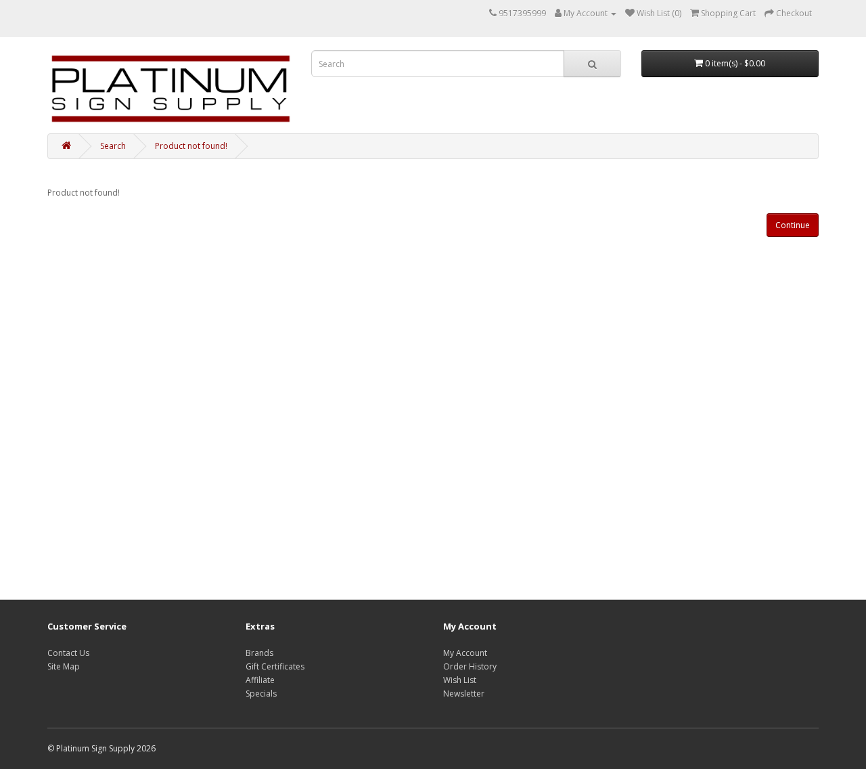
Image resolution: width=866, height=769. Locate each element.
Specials (261, 693)
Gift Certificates (275, 666)
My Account (465, 653)
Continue (792, 225)
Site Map (63, 666)
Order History (470, 666)
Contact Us (68, 653)
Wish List (459, 680)
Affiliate (260, 680)
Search (113, 146)
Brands (259, 653)
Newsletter (463, 693)
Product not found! (191, 146)
